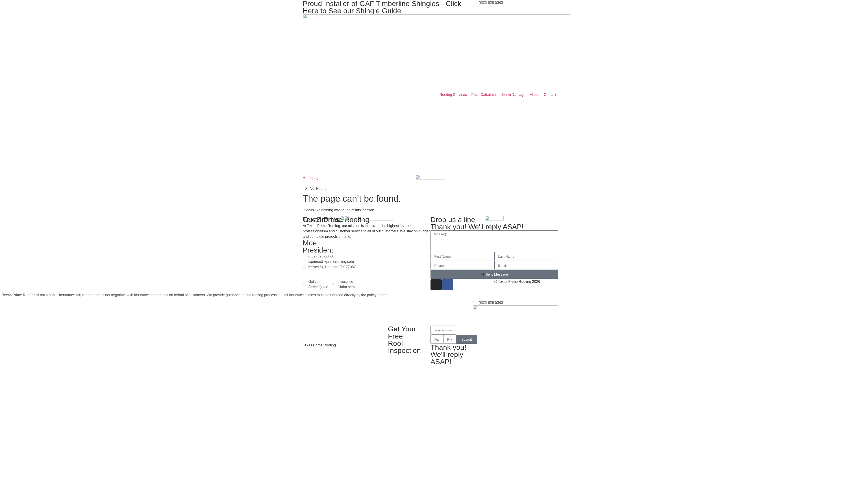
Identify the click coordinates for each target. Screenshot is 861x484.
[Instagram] (436, 284)
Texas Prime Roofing (319, 345)
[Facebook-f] (447, 284)
